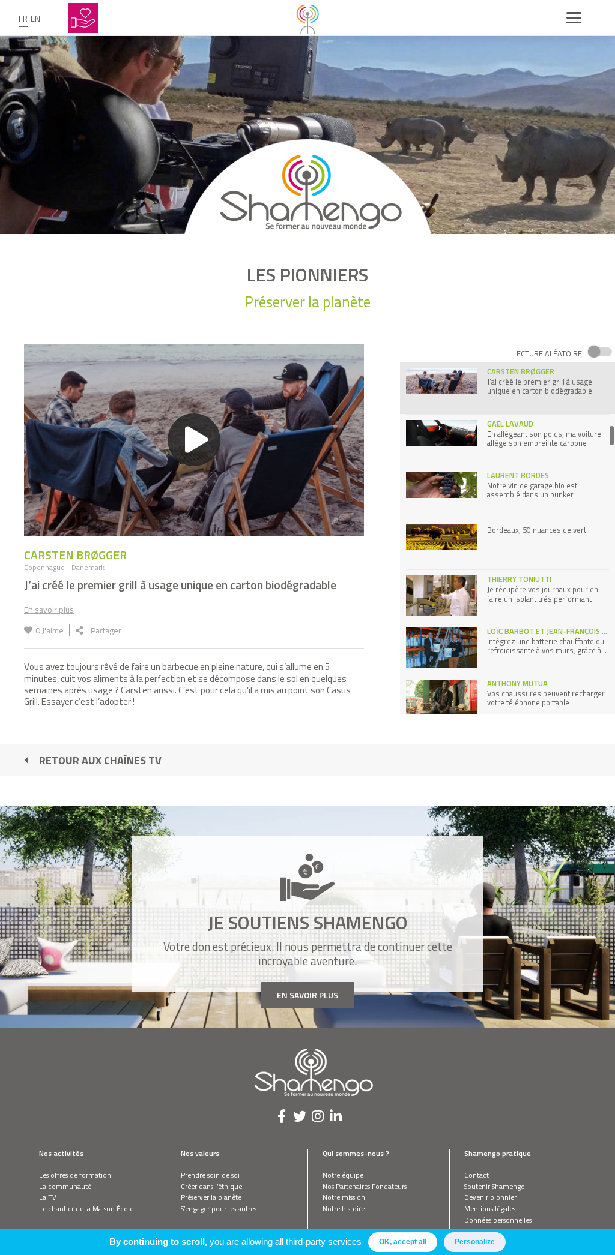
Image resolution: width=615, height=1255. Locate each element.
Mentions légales (489, 1208)
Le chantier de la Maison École (86, 1208)
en (35, 19)
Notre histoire (344, 1208)
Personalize (475, 1242)
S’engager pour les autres (218, 1208)
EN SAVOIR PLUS (307, 995)
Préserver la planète (211, 1197)
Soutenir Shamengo (494, 1186)
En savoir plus (49, 609)
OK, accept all (402, 1242)
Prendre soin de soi (210, 1175)
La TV (47, 1197)
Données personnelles (498, 1220)
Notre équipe (343, 1175)
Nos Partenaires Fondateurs (365, 1186)
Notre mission (344, 1197)
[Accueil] (307, 18)
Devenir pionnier (490, 1197)
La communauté (65, 1186)
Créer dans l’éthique (211, 1186)
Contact (476, 1175)
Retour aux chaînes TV (100, 760)
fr (23, 19)
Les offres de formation (75, 1175)
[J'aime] (28, 630)
